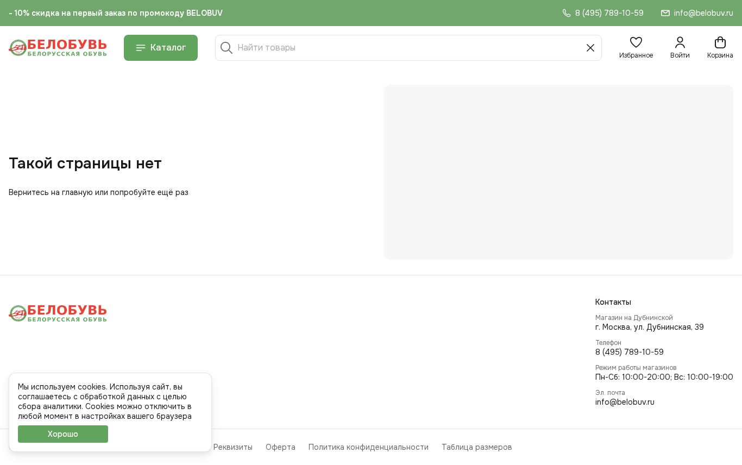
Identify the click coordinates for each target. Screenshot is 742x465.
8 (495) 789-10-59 (629, 352)
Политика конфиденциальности (369, 447)
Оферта (280, 447)
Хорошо (63, 434)
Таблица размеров (477, 447)
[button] (636, 48)
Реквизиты (233, 447)
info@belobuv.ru (625, 402)
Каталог (168, 47)
